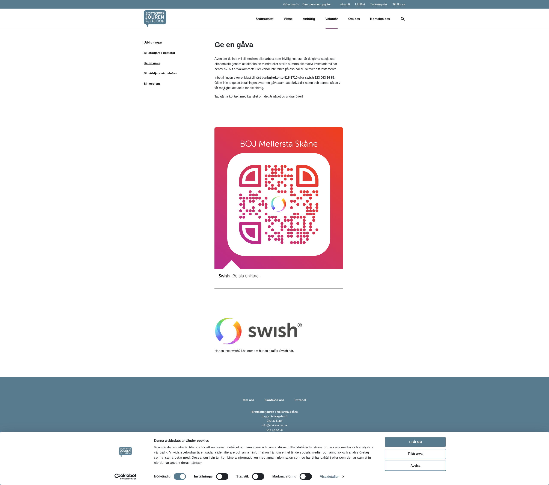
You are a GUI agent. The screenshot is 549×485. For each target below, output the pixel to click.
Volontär (331, 19)
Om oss (354, 19)
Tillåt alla (415, 442)
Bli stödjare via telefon (160, 73)
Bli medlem (152, 83)
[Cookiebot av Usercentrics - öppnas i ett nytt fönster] (125, 476)
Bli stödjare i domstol (159, 52)
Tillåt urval (415, 453)
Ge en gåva (152, 63)
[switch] (222, 476)
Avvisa (415, 465)
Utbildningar (153, 42)
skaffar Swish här (281, 351)
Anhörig (309, 19)
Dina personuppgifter (316, 4)
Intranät (344, 4)
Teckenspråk (378, 4)
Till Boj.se (398, 4)
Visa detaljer (329, 476)
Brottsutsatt (264, 19)
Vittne (288, 19)
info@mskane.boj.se (274, 425)
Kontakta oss (380, 19)
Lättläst (360, 4)
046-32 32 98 (275, 429)
